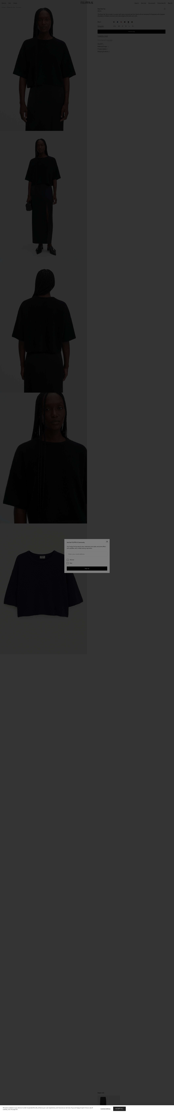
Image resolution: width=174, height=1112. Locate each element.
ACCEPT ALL (119, 1109)
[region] (87, 1108)
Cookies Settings (105, 1109)
